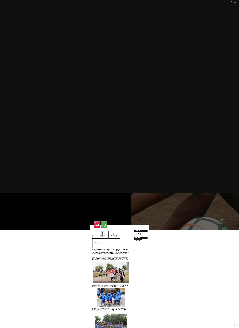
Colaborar (138, 240)
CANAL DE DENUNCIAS (21, 117)
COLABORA (7, 117)
